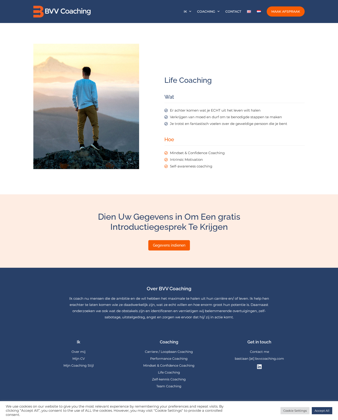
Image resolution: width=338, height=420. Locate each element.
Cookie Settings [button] (295, 410)
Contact (233, 11)
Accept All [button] (322, 410)
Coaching (206, 11)
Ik (185, 11)
